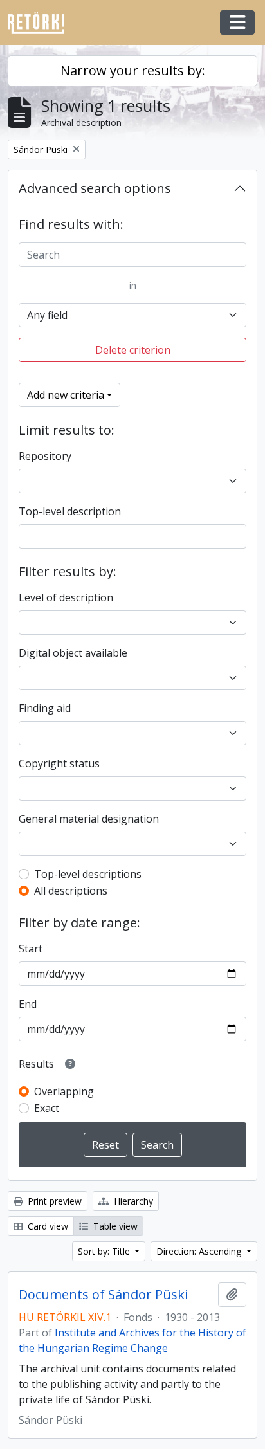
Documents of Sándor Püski (103, 1294)
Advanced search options (95, 188)
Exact (46, 1108)
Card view (46, 1226)
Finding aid (45, 708)
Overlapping (64, 1091)
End (28, 1004)
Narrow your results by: (132, 70)
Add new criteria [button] (65, 395)
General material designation (89, 819)
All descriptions (70, 891)
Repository (45, 456)
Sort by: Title (105, 1251)
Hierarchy (132, 1201)
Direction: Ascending (200, 1251)
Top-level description (70, 511)
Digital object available (73, 653)
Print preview (53, 1201)
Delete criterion (132, 350)
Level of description (66, 597)
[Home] (41, 22)
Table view (114, 1226)
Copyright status (59, 763)
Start (30, 949)
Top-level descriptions (88, 874)
